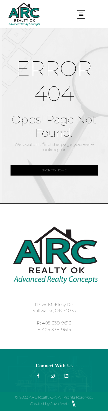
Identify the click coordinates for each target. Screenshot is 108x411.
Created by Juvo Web (50, 403)
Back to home (54, 170)
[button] (81, 14)
